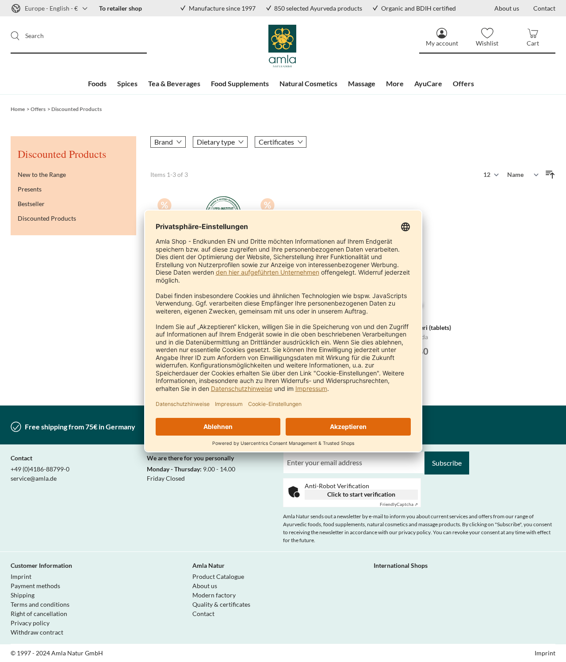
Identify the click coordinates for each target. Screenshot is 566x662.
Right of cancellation (39, 613)
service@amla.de (34, 478)
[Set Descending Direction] (550, 174)
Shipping (22, 595)
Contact (203, 613)
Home (18, 109)
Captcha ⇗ (399, 504)
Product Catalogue (218, 576)
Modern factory (214, 595)
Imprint (21, 576)
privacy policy (414, 532)
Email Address (304, 456)
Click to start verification (361, 494)
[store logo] (282, 46)
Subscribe (447, 463)
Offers (38, 109)
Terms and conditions (40, 604)
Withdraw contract (37, 632)
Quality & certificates (221, 604)
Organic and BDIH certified (418, 8)
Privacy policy (30, 623)
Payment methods (35, 585)
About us (204, 585)
